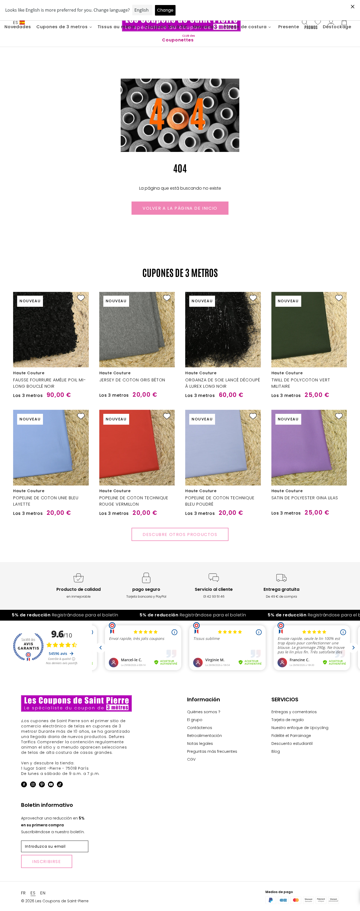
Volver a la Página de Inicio (180, 208)
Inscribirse (46, 862)
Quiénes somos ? (203, 712)
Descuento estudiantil (292, 743)
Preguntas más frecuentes (212, 751)
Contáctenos (199, 727)
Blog (275, 751)
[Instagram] (33, 785)
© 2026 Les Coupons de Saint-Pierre (55, 901)
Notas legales (200, 743)
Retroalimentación (204, 735)
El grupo (194, 719)
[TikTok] (60, 785)
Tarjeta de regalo (287, 719)
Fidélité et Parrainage (291, 735)
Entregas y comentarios (294, 712)
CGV (191, 759)
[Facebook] (24, 785)
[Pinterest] (42, 785)
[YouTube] (51, 785)
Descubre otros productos (180, 534)
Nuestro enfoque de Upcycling (299, 727)
